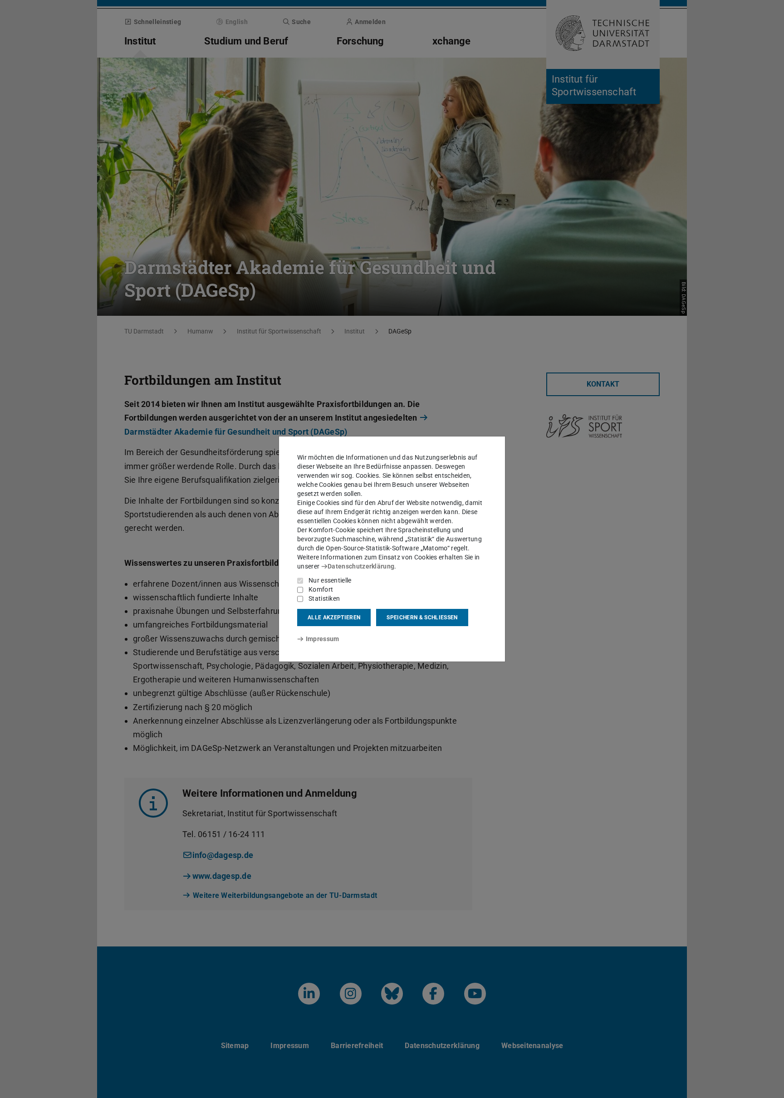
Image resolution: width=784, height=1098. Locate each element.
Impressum (322, 638)
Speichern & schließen (422, 617)
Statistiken (324, 598)
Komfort (321, 589)
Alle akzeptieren (334, 617)
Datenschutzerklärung (361, 566)
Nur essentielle (330, 580)
